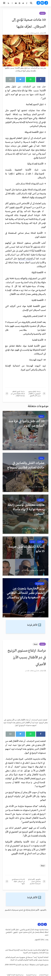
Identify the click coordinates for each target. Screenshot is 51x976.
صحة (35, 644)
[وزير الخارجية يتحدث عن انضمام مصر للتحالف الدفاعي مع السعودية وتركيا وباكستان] (25, 597)
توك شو (33, 542)
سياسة (41, 416)
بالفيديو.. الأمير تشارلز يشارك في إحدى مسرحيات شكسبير (25, 910)
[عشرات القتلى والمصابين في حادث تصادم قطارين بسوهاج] (25, 472)
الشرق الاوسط (39, 583)
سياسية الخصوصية (31, 975)
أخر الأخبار (40, 500)
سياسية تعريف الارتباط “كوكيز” (15, 975)
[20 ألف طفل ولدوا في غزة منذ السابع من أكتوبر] (25, 430)
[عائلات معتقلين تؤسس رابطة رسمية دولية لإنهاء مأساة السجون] (25, 514)
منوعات (42, 13)
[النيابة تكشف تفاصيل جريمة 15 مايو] (25, 556)
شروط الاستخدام (43, 975)
